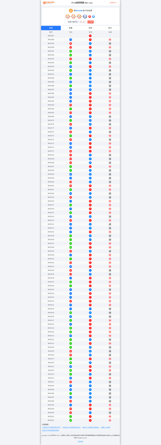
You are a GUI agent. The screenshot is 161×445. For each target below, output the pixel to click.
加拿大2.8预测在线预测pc (90, 427)
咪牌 (91, 22)
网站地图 (80, 441)
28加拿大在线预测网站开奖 (51, 427)
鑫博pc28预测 (105, 427)
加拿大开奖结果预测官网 (50, 430)
